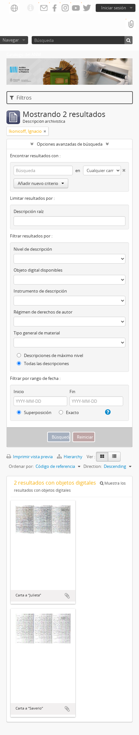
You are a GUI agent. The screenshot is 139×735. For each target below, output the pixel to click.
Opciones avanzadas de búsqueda (69, 144)
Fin (72, 391)
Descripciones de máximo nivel (53, 355)
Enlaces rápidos (30, 8)
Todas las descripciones (46, 363)
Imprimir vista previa (32, 456)
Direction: (92, 466)
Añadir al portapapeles (67, 596)
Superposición (37, 412)
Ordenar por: (21, 466)
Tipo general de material (37, 333)
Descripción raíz (29, 211)
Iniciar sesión (113, 8)
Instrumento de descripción (40, 291)
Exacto (72, 412)
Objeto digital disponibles (38, 270)
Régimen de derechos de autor (43, 312)
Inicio (19, 391)
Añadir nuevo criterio (38, 183)
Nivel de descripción (33, 249)
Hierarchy (73, 456)
